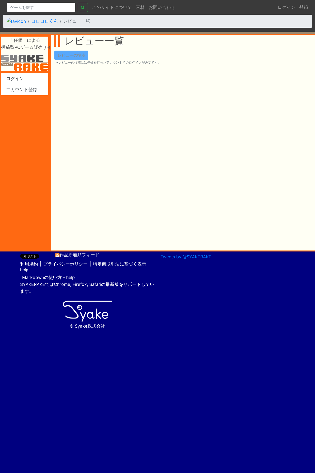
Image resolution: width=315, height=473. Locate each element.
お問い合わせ (162, 7)
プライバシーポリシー (65, 263)
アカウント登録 (21, 89)
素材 (140, 7)
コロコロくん (44, 21)
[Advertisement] (24, 173)
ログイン (286, 7)
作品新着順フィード (79, 254)
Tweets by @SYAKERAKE (185, 256)
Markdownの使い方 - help (48, 277)
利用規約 (29, 263)
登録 (303, 7)
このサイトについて (112, 7)
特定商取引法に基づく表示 (119, 263)
